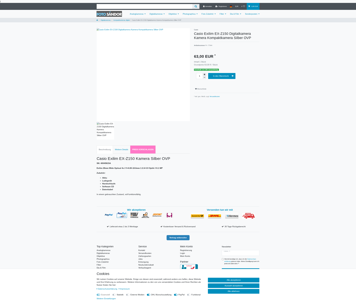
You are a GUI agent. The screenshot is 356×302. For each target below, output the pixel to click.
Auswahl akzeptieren (234, 286)
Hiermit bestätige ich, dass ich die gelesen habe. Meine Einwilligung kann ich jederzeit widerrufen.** (241, 261)
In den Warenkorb (221, 76)
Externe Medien (137, 295)
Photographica (189, 14)
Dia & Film (234, 14)
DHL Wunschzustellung (161, 295)
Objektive (173, 14)
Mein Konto (185, 256)
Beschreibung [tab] (105, 149)
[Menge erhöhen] (204, 74)
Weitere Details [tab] (121, 149)
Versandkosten (215, 96)
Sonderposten (251, 14)
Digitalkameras (156, 14)
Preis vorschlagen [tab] (143, 149)
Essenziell (105, 295)
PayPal (181, 295)
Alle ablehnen (234, 291)
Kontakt (141, 250)
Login (182, 253)
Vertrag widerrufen (178, 237)
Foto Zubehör (208, 14)
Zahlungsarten (144, 256)
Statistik (120, 295)
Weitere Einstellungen (106, 298)
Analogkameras (137, 14)
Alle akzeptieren (234, 280)
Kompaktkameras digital (121, 20)
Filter (222, 14)
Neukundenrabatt (146, 265)
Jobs (140, 259)
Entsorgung (143, 262)
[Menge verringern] (204, 77)
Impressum (125, 289)
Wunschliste (201, 89)
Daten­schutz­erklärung (108, 289)
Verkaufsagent (144, 268)
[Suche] (195, 6)
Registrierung (186, 250)
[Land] (230, 6)
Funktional (196, 295)
